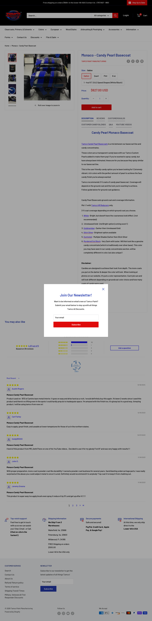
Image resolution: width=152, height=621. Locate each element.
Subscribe (76, 324)
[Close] (103, 289)
